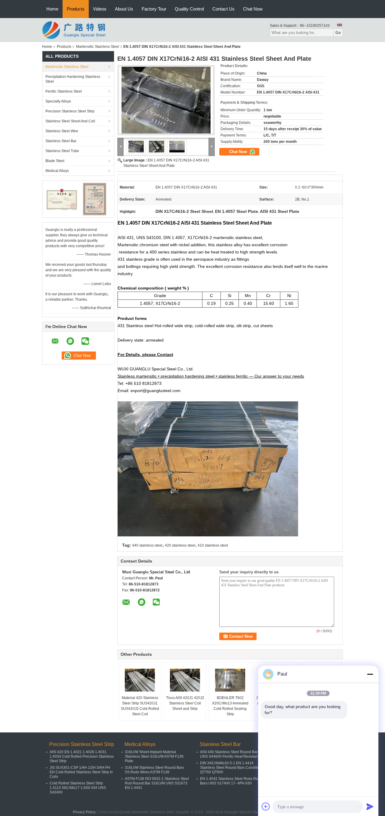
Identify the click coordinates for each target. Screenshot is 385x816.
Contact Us (223, 8)
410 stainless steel (213, 545)
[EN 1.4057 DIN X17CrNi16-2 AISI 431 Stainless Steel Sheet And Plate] (166, 100)
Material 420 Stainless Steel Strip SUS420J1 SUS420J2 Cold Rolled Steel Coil (140, 706)
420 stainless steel (180, 545)
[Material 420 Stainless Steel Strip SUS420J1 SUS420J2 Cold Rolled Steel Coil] (140, 680)
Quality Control (189, 8)
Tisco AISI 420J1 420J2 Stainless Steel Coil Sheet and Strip (185, 703)
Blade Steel (54, 161)
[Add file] (266, 806)
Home (52, 8)
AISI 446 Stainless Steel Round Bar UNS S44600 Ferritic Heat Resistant (229, 754)
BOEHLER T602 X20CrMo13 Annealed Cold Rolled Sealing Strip (230, 706)
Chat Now (253, 9)
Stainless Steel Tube (62, 151)
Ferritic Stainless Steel (63, 91)
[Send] (370, 806)
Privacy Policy (84, 812)
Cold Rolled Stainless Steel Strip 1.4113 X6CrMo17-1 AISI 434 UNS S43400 (78, 787)
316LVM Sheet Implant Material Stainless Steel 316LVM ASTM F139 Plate (154, 756)
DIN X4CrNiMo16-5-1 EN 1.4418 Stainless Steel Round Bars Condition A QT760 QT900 (232, 767)
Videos (99, 8)
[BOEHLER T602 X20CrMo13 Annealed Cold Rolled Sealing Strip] (230, 680)
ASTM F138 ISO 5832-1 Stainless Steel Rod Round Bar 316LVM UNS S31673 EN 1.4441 (157, 783)
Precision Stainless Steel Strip (69, 111)
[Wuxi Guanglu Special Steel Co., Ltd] (75, 30)
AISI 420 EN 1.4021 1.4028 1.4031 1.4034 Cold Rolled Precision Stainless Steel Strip (82, 756)
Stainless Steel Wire (61, 131)
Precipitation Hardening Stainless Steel (72, 79)
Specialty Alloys (58, 101)
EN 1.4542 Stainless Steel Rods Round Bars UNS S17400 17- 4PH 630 (232, 781)
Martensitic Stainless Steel (97, 46)
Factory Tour (154, 8)
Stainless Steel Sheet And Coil (70, 121)
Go (338, 32)
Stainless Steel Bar (60, 141)
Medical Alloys (57, 171)
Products (76, 8)
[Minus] (370, 674)
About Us (124, 8)
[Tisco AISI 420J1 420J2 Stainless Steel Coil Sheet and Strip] (185, 680)
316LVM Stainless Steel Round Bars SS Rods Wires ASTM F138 (154, 769)
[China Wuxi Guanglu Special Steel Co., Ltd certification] (61, 199)
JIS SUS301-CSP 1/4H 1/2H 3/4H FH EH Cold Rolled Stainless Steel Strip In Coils (81, 772)
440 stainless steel (147, 545)
